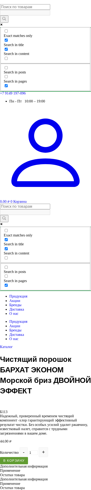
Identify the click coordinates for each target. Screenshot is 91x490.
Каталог (6, 347)
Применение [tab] (10, 470)
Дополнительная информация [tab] (24, 466)
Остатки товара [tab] (12, 475)
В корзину (14, 460)
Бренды (15, 305)
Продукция (18, 296)
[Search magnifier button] (4, 19)
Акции (14, 301)
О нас (13, 314)
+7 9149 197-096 (13, 93)
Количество (9, 452)
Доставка (16, 309)
